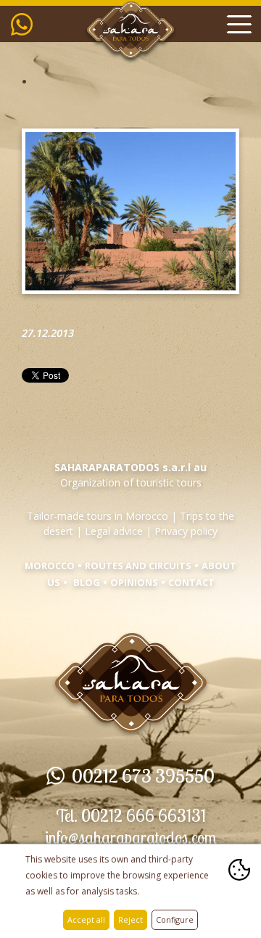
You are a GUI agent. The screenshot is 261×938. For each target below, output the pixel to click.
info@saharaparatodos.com (131, 837)
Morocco (50, 565)
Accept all (86, 919)
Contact (191, 582)
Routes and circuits (138, 565)
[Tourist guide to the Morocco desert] (130, 61)
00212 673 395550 (25, 23)
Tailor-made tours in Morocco (97, 516)
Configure (175, 919)
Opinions (134, 582)
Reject (130, 919)
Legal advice (114, 531)
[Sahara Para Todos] (131, 747)
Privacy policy (186, 531)
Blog (86, 582)
